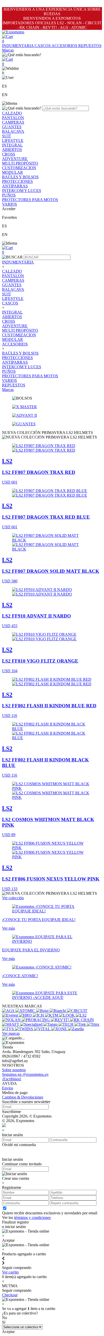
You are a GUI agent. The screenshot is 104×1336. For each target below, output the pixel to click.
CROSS (8, 154)
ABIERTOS (12, 149)
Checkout (9, 1295)
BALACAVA (13, 131)
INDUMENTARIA (18, 45)
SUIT (6, 136)
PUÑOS (9, 195)
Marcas (8, 50)
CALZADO (12, 113)
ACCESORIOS (64, 45)
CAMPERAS (13, 122)
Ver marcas (11, 1033)
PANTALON (13, 118)
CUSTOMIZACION (19, 168)
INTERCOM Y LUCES (21, 190)
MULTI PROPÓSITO (20, 163)
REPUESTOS (89, 45)
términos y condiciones (32, 1217)
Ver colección (13, 898)
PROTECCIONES (17, 181)
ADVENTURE (15, 159)
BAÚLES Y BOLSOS (20, 177)
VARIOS (9, 204)
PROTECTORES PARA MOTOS (30, 200)
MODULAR (12, 172)
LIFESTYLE (12, 140)
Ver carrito (10, 1272)
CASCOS (43, 45)
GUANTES (11, 127)
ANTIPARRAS (15, 186)
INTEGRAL (12, 145)
